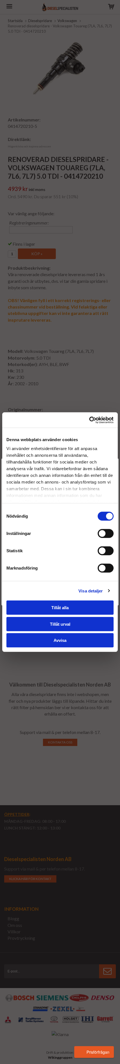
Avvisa (60, 640)
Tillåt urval (60, 623)
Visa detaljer (90, 590)
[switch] (106, 533)
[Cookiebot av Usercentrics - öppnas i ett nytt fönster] (89, 420)
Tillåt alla (60, 607)
